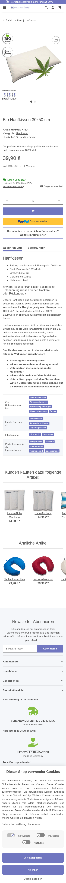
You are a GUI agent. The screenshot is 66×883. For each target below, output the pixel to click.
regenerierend (36, 451)
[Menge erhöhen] (59, 200)
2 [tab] (35, 102)
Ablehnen (33, 869)
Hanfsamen (48, 434)
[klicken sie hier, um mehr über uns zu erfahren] (33, 742)
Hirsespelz (35, 434)
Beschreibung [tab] (12, 247)
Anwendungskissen (39, 423)
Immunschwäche (38, 397)
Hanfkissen (22, 133)
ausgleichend (52, 451)
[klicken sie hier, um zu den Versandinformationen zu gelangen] (33, 711)
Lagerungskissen (38, 428)
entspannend (36, 442)
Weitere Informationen (33, 234)
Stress (53, 411)
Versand (30, 166)
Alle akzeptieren (33, 857)
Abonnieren (50, 648)
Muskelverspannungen (40, 407)
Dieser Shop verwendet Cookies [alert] (33, 772)
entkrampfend (36, 446)
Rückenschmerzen (38, 402)
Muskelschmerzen (38, 411)
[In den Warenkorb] (5, 31)
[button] (47, 7)
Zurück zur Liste (14, 20)
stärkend (50, 442)
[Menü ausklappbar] (4, 6)
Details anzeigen (33, 878)
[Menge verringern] (7, 200)
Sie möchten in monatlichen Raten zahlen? (33, 233)
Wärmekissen (36, 419)
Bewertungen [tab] (36, 247)
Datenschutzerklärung (19, 632)
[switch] (11, 835)
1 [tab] (31, 102)
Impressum (34, 824)
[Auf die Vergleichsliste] (56, 40)
